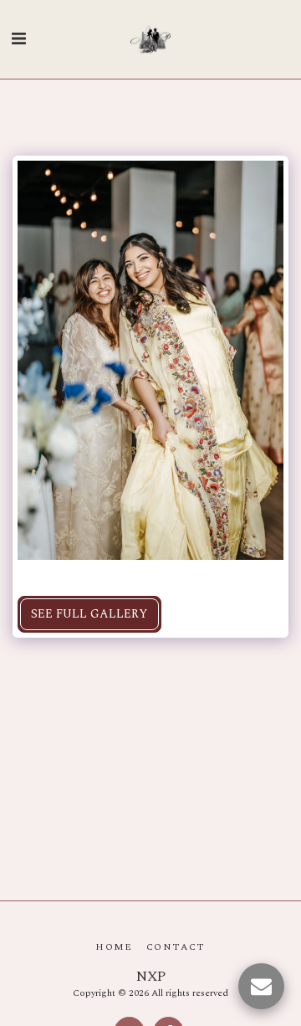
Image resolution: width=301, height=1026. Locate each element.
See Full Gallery (89, 614)
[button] (18, 39)
